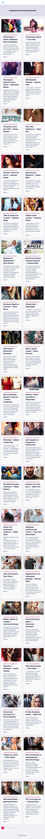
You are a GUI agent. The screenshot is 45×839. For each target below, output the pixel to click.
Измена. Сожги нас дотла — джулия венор (11, 175)
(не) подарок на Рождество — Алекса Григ (32, 442)
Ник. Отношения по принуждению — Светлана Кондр (33, 757)
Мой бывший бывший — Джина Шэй (33, 82)
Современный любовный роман (10, 34)
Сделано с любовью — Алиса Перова (10, 668)
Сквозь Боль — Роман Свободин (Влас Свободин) (10, 39)
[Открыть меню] (42, 2)
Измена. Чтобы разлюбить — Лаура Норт (32, 397)
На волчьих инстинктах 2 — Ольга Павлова (9, 714)
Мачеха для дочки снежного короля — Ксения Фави (33, 260)
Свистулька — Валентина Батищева (9, 351)
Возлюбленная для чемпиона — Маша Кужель (11, 486)
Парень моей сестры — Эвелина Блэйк (33, 217)
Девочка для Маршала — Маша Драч (33, 175)
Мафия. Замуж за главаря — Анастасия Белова (10, 621)
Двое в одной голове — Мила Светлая (32, 351)
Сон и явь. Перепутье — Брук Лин (33, 129)
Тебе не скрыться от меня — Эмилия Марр (11, 217)
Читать (28, 54)
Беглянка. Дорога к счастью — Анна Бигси (11, 306)
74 (14, 827)
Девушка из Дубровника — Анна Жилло (9, 260)
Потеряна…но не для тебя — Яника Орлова (10, 129)
